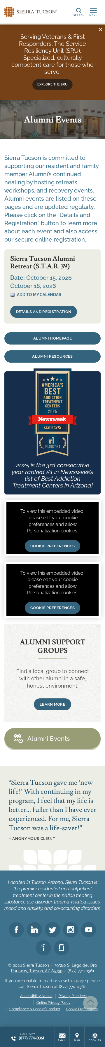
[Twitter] (53, 930)
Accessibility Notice (36, 996)
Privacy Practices (73, 996)
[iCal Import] (35, 295)
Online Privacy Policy (53, 1003)
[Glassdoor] (62, 948)
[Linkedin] (34, 930)
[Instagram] (71, 930)
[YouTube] (89, 930)
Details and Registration (43, 312)
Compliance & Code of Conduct (34, 1009)
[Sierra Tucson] (30, 11)
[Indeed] (43, 948)
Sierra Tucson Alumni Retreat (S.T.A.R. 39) (42, 262)
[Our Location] (77, 1037)
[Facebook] (16, 930)
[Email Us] (62, 1037)
